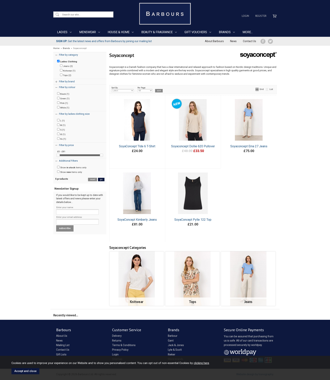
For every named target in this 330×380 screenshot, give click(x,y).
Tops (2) (66, 75)
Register (260, 16)
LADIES (62, 32)
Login (245, 16)
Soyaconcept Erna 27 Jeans (248, 146)
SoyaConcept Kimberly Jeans (137, 219)
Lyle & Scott (175, 349)
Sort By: (115, 88)
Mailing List (63, 345)
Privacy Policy (120, 349)
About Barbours (214, 41)
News (233, 41)
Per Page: (142, 88)
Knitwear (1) (68, 70)
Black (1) (64, 94)
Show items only (73, 167)
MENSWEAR (87, 32)
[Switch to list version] (267, 89)
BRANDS (225, 32)
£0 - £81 (61, 151)
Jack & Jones (176, 345)
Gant (171, 340)
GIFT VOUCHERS (195, 32)
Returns (116, 340)
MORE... (248, 32)
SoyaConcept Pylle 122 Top (192, 219)
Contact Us (249, 41)
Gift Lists (61, 354)
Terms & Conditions (124, 345)
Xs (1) (63, 139)
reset (92, 179)
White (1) (64, 107)
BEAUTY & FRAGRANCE (157, 32)
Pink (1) (64, 103)
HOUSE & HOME (118, 32)
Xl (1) (63, 134)
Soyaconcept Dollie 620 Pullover (193, 146)
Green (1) (65, 98)
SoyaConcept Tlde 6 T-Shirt (137, 146)
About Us (61, 335)
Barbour (172, 335)
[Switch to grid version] (257, 89)
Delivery (117, 335)
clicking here (201, 363)
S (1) (62, 129)
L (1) (62, 120)
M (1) (63, 125)
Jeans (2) (67, 66)
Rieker (171, 354)
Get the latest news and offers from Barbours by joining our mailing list (104, 41)
